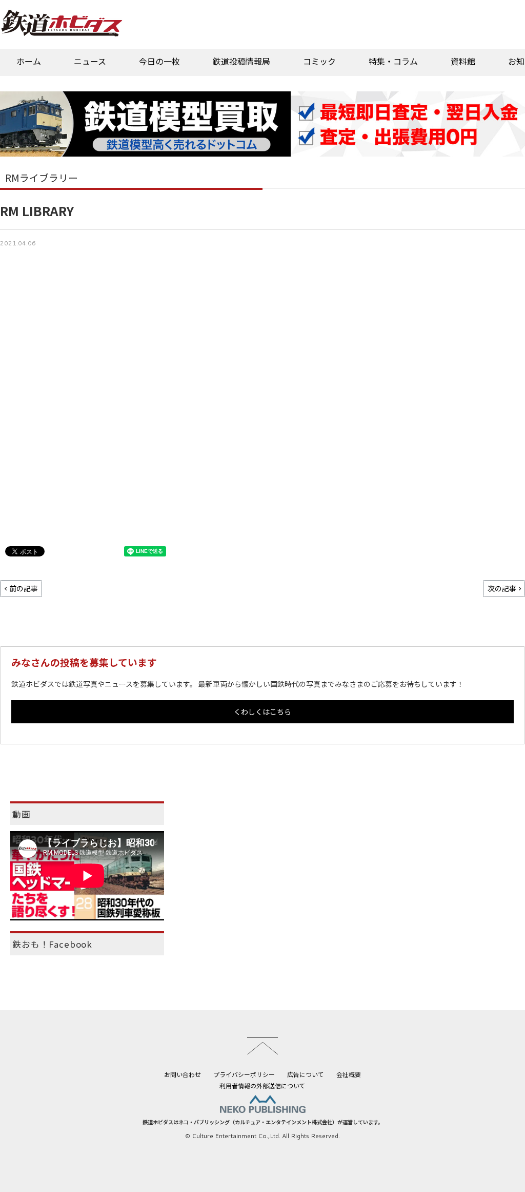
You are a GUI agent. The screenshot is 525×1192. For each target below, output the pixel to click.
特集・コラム (393, 61)
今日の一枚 (159, 61)
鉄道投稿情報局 (241, 61)
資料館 (463, 61)
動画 (21, 814)
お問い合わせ (182, 1074)
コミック (319, 61)
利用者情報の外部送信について (262, 1085)
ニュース (90, 61)
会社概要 (348, 1074)
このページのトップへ (262, 1045)
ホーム (28, 61)
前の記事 (23, 588)
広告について (305, 1074)
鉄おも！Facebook (52, 944)
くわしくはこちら (262, 711)
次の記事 (502, 588)
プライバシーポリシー (244, 1074)
